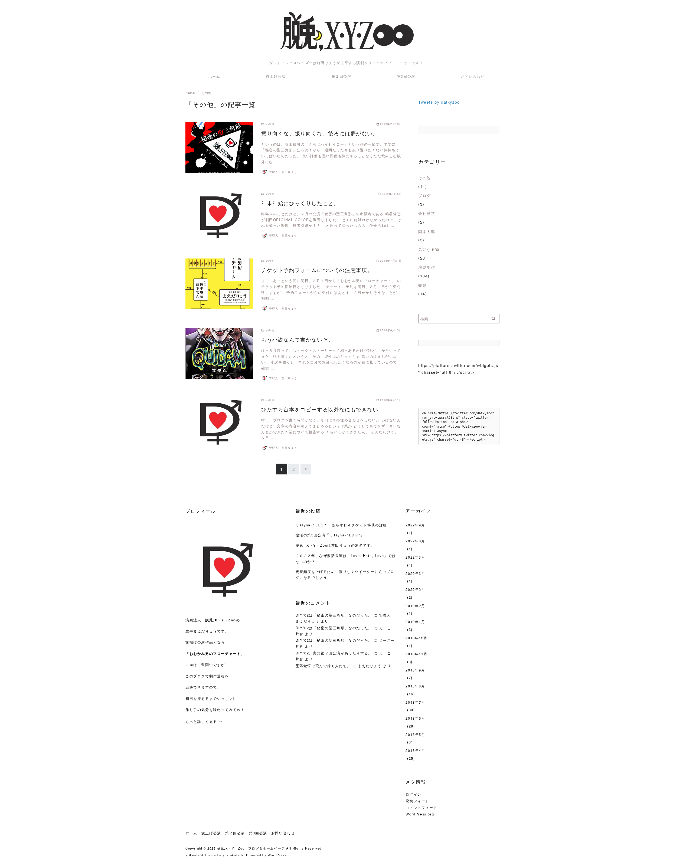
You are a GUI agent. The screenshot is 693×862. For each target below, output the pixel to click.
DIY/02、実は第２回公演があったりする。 (334, 652)
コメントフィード (421, 807)
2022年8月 (415, 540)
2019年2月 (415, 605)
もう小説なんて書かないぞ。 (297, 339)
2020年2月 (415, 589)
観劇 (422, 285)
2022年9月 (415, 524)
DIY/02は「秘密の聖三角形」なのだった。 (334, 615)
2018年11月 (416, 653)
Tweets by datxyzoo (439, 102)
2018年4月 (415, 750)
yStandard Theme (200, 855)
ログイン (413, 794)
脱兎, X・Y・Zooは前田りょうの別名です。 (335, 545)
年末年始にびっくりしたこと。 (300, 203)
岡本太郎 (426, 231)
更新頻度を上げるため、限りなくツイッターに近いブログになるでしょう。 (345, 574)
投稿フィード (417, 800)
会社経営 (426, 213)
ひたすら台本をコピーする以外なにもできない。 (322, 409)
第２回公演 (341, 76)
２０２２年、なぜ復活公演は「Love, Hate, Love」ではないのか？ (346, 558)
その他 (424, 177)
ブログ (424, 195)
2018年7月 (415, 702)
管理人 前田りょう (283, 172)
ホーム (214, 76)
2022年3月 (415, 557)
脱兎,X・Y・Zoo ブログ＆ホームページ (251, 848)
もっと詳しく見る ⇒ (204, 721)
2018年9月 (415, 670)
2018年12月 (416, 637)
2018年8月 (415, 686)
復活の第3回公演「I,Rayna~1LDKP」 (330, 534)
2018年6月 (415, 718)
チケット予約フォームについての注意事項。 (317, 269)
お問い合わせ (473, 76)
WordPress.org (420, 814)
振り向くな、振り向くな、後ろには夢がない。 (319, 133)
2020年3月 (415, 573)
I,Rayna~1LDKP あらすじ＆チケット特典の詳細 (341, 524)
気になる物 (428, 249)
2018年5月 (415, 734)
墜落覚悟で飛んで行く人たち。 (323, 665)
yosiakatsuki (234, 855)
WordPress (277, 855)
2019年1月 (415, 621)
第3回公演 (406, 76)
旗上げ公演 (276, 76)
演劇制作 (426, 267)
